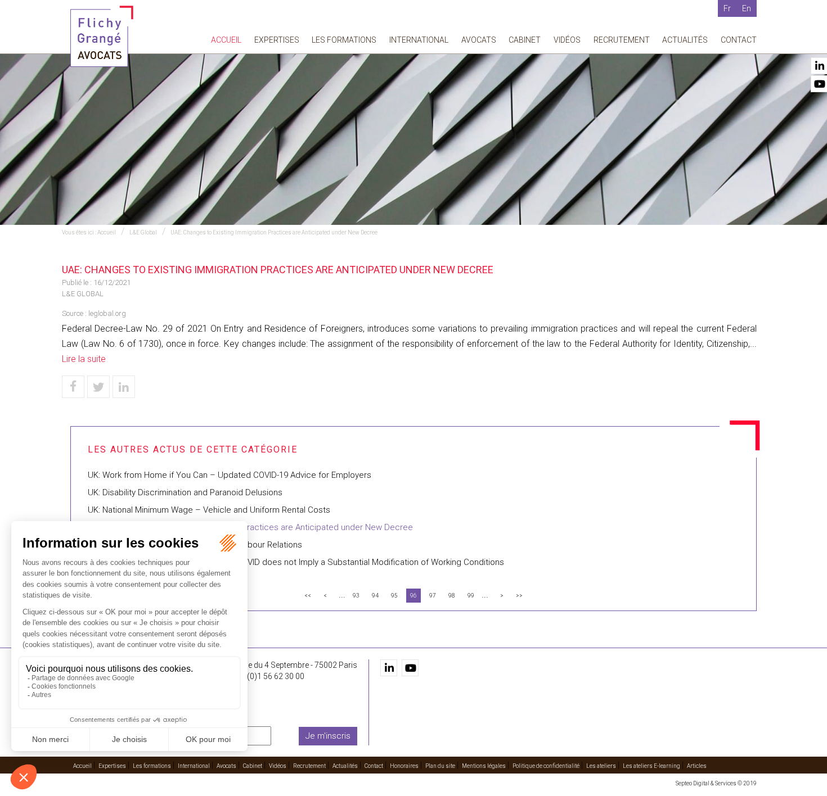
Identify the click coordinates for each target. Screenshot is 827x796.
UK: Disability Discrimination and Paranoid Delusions (185, 492)
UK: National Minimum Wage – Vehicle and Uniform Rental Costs (209, 510)
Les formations (344, 39)
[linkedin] (388, 667)
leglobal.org (107, 313)
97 (432, 596)
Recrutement (622, 39)
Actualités (685, 39)
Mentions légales (484, 766)
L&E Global (143, 232)
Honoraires (404, 766)
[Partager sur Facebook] (73, 387)
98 (451, 596)
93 (356, 596)
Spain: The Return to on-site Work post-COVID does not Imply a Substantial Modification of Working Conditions (296, 562)
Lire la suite (84, 359)
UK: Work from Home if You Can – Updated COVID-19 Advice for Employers (229, 475)
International (418, 39)
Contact (739, 39)
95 (394, 596)
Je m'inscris (327, 736)
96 (413, 596)
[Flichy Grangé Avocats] (101, 35)
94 (375, 596)
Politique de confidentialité (546, 766)
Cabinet (525, 39)
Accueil (226, 39)
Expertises (276, 39)
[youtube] (410, 667)
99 (471, 596)
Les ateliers (601, 766)
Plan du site (440, 766)
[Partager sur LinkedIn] (124, 387)
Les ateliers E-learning (651, 766)
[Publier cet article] (98, 387)
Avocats (478, 39)
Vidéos (567, 39)
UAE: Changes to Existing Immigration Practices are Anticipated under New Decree (273, 232)
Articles (697, 766)
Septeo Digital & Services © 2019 (716, 783)
